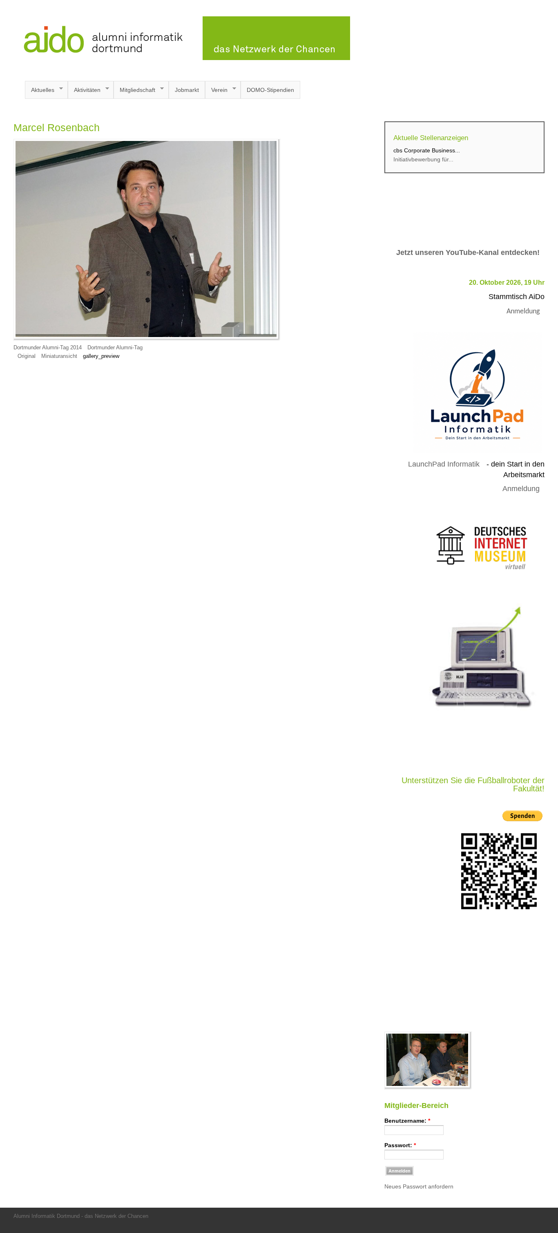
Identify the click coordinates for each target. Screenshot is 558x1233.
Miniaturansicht (59, 356)
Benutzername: (407, 1120)
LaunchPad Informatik (444, 464)
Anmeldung (523, 311)
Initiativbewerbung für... (423, 159)
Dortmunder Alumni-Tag (115, 348)
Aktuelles (39, 90)
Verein (216, 90)
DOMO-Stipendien (270, 90)
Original (27, 356)
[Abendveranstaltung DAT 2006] (428, 1088)
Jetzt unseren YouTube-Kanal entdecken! (468, 252)
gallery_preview (101, 356)
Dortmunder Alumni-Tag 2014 (47, 348)
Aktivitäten (84, 90)
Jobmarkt (187, 90)
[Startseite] (181, 58)
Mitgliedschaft (134, 90)
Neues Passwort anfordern (418, 1186)
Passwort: (400, 1145)
